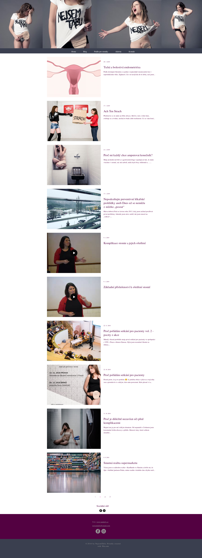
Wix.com (105, 546)
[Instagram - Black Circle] (104, 510)
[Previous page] (95, 497)
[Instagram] (103, 531)
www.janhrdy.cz (102, 522)
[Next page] (110, 497)
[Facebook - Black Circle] (100, 510)
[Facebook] (98, 531)
